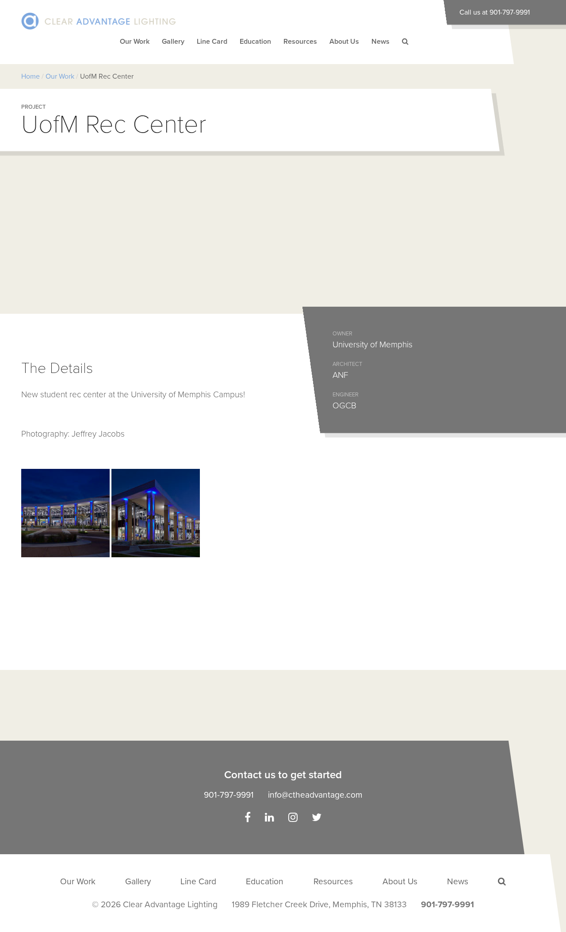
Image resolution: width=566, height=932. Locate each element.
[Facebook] (248, 818)
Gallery (173, 41)
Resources (300, 41)
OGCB (344, 405)
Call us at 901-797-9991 (494, 12)
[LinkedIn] (269, 818)
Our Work (134, 41)
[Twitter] (316, 818)
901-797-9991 (229, 795)
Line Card (212, 41)
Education (255, 41)
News (380, 41)
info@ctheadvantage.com (315, 795)
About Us (344, 41)
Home (30, 76)
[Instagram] (293, 818)
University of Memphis (373, 344)
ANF (340, 375)
